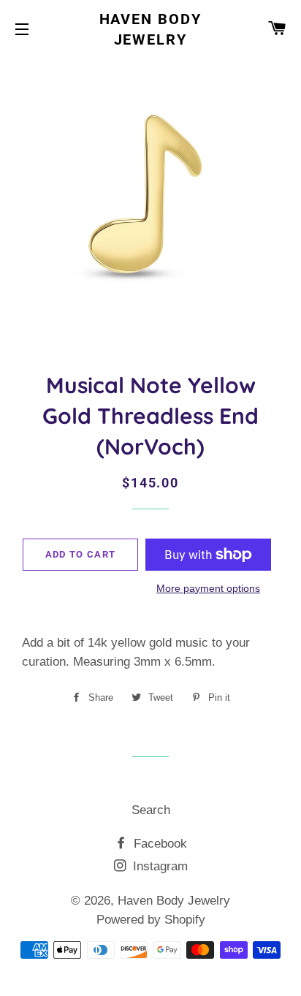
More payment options (208, 588)
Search (151, 810)
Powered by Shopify (150, 920)
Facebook (158, 844)
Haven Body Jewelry (150, 29)
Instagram (158, 866)
